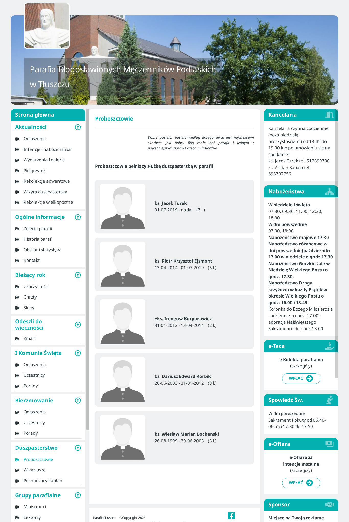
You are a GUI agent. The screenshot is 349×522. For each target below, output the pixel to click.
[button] (48, 127)
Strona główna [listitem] (34, 114)
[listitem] (48, 138)
